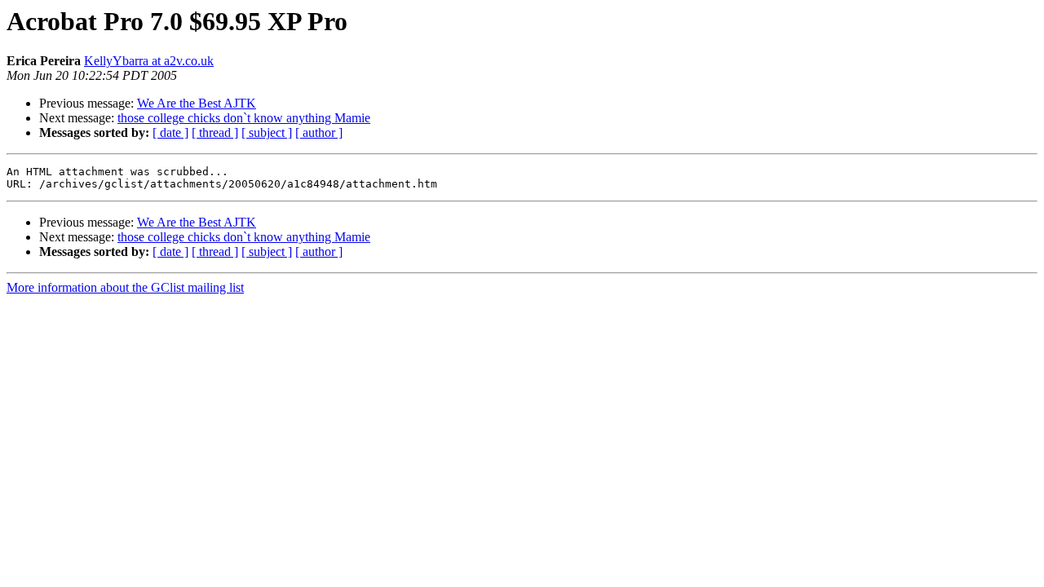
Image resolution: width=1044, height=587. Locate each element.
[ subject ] (266, 132)
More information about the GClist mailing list (125, 287)
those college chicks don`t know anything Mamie (243, 118)
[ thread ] (215, 132)
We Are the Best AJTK (196, 103)
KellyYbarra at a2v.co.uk (149, 61)
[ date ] (170, 132)
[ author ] (319, 132)
